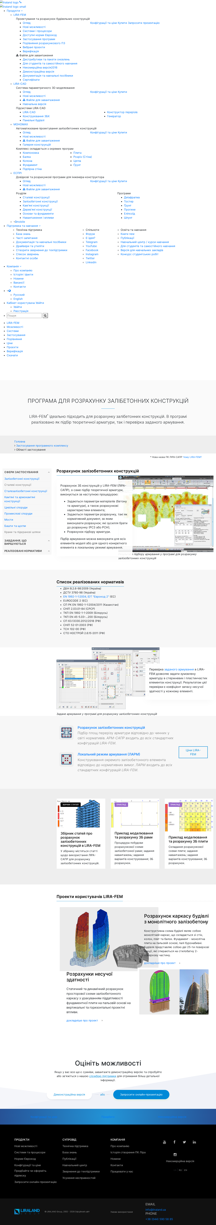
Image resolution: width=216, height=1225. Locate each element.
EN (185, 1170)
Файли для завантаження (42, 100)
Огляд (27, 23)
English (18, 298)
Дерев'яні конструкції (37, 209)
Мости (8, 519)
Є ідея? (90, 238)
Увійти (18, 307)
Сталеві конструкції (36, 197)
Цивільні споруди (16, 507)
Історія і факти (23, 274)
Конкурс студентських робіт (140, 254)
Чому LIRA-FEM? (192, 457)
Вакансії (19, 282)
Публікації (127, 238)
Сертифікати (31, 79)
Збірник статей (70, 804)
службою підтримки (102, 1076)
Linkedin (91, 262)
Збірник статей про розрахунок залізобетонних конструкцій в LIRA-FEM (80, 839)
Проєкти (12, 347)
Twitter (90, 258)
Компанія (13, 266)
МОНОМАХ (21, 124)
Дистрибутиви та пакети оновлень (46, 59)
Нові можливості (34, 27)
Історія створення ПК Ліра (128, 1152)
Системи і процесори (37, 31)
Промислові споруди (18, 513)
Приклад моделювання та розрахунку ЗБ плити (188, 839)
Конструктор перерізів (122, 112)
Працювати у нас (122, 1171)
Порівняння (14, 339)
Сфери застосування (21, 472)
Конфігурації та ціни (103, 23)
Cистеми (13, 331)
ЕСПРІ (18, 173)
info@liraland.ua (155, 1209)
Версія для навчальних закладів (142, 250)
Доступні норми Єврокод (40, 35)
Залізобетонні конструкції (40, 201)
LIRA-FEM (20, 14)
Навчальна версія (34, 104)
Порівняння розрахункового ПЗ (44, 43)
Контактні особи (27, 258)
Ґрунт (77, 165)
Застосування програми (39, 39)
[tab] (26, 472)
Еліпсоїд (129, 213)
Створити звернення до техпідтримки (41, 250)
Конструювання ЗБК (36, 116)
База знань (23, 234)
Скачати (12, 355)
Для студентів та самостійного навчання (50, 63)
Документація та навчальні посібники (48, 75)
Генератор (114, 116)
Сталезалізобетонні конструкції (25, 491)
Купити (122, 23)
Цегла (77, 160)
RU (180, 1170)
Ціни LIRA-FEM (193, 752)
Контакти (20, 286)
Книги (127, 234)
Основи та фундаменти (38, 213)
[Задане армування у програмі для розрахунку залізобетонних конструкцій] (108, 678)
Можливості (15, 327)
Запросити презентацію (144, 23)
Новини (19, 278)
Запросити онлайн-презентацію (141, 1094)
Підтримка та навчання (23, 225)
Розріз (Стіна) (82, 156)
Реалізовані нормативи (23, 551)
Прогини (130, 209)
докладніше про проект (160, 963)
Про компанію (23, 270)
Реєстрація (21, 311)
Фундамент (30, 165)
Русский (19, 294)
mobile (20, 221)
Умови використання (122, 1212)
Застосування (16, 335)
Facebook (92, 250)
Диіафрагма (132, 197)
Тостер (128, 201)
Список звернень (27, 254)
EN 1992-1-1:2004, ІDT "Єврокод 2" (86, 596)
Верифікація (31, 51)
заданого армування (179, 669)
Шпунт (128, 217)
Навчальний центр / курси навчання (145, 242)
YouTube (91, 246)
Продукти (14, 10)
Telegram (92, 242)
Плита (77, 152)
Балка (27, 156)
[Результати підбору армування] (165, 513)
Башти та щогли (15, 526)
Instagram (92, 254)
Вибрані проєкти (34, 47)
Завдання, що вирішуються (15, 542)
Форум (90, 234)
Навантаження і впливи (38, 217)
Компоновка (31, 152)
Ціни (10, 343)
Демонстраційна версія (38, 71)
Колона (27, 160)
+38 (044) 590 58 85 (159, 1219)
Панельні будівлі (33, 120)
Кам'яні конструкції (36, 205)
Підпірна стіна (32, 169)
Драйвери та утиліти (30, 246)
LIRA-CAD (20, 83)
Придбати (108, 1116)
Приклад (121, 804)
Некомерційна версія (40, 67)
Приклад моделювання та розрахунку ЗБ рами (134, 835)
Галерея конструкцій (37, 144)
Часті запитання (26, 238)
